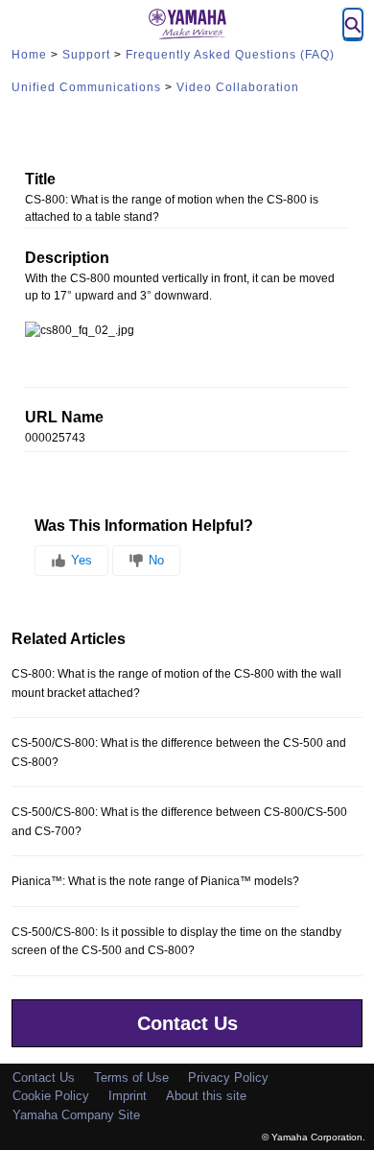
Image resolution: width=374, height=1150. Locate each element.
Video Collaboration (237, 87)
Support (86, 54)
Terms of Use (131, 1077)
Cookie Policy (50, 1096)
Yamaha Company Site (76, 1115)
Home (29, 54)
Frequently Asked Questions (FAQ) (230, 54)
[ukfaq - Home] (187, 24)
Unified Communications (86, 87)
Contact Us (187, 1023)
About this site (206, 1096)
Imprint (127, 1096)
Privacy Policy (228, 1077)
